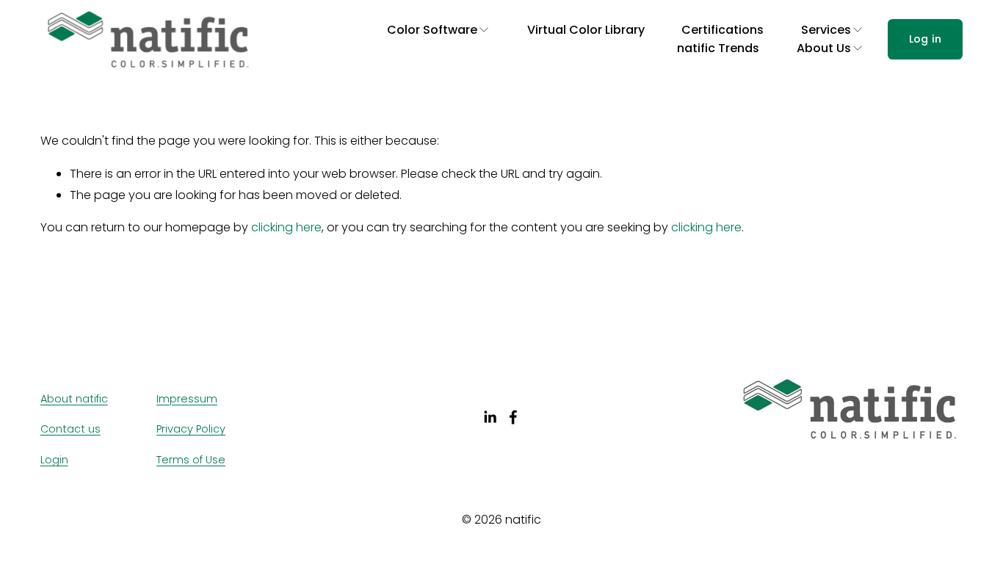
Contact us (70, 429)
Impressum (186, 398)
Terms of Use (190, 459)
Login (54, 459)
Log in (925, 39)
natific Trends (718, 48)
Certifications (722, 29)
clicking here (286, 227)
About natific (74, 398)
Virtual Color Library (586, 29)
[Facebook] (513, 417)
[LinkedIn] (489, 417)
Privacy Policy (190, 429)
